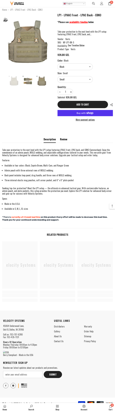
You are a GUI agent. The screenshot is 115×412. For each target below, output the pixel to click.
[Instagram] (13, 385)
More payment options (85, 119)
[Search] (93, 3)
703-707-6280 (16, 334)
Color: (63, 60)
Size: (63, 73)
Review (63, 139)
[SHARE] (110, 104)
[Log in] (101, 3)
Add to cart (82, 104)
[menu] (3, 3)
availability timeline (78, 22)
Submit (53, 374)
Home (4, 9)
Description (50, 139)
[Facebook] (5, 385)
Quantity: (62, 87)
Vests (67, 39)
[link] (20, 295)
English (69, 4)
